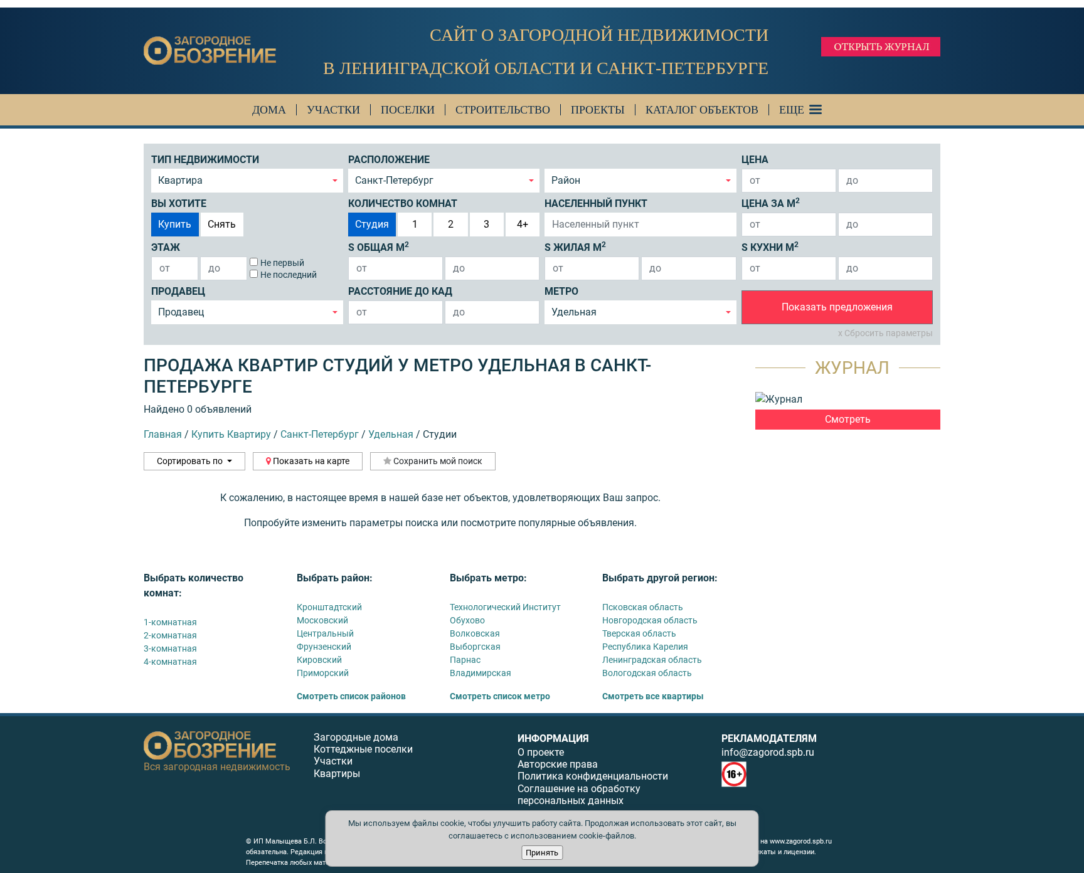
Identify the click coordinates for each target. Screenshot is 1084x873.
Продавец (178, 291)
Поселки (408, 109)
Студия (372, 224)
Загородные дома (356, 737)
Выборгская (475, 647)
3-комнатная (170, 648)
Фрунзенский (324, 647)
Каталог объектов (702, 109)
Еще (791, 109)
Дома (269, 109)
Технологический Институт (505, 607)
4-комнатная (170, 662)
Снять (222, 224)
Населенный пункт (596, 203)
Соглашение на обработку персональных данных (579, 795)
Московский (322, 620)
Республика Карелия (645, 647)
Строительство (502, 109)
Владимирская (480, 673)
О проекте (541, 752)
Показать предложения (837, 307)
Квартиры (337, 774)
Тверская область (639, 633)
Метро (561, 291)
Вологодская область (647, 673)
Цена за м (770, 202)
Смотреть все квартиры (653, 696)
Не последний (288, 275)
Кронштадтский (329, 607)
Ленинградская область (652, 660)
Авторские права (558, 764)
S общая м (378, 246)
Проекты (598, 109)
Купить (174, 224)
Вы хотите (178, 203)
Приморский (323, 673)
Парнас (465, 660)
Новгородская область (650, 620)
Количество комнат (402, 203)
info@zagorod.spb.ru (767, 752)
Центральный (325, 633)
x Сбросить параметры (885, 333)
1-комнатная (170, 622)
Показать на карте (310, 461)
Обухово (467, 620)
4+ (522, 224)
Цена (754, 160)
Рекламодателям (769, 738)
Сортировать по (191, 461)
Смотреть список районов (351, 696)
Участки (333, 109)
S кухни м (770, 246)
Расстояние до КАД (400, 291)
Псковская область (642, 607)
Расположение (389, 160)
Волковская (475, 633)
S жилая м (575, 246)
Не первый (282, 263)
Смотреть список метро (500, 696)
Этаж (165, 247)
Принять (542, 852)
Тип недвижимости (205, 160)
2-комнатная (170, 635)
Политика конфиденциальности (593, 776)
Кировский (319, 660)
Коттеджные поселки (363, 749)
